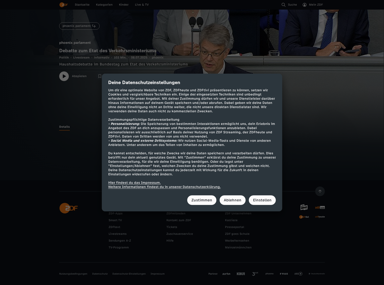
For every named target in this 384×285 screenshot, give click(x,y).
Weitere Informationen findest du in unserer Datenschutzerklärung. (164, 187)
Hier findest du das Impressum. (134, 183)
